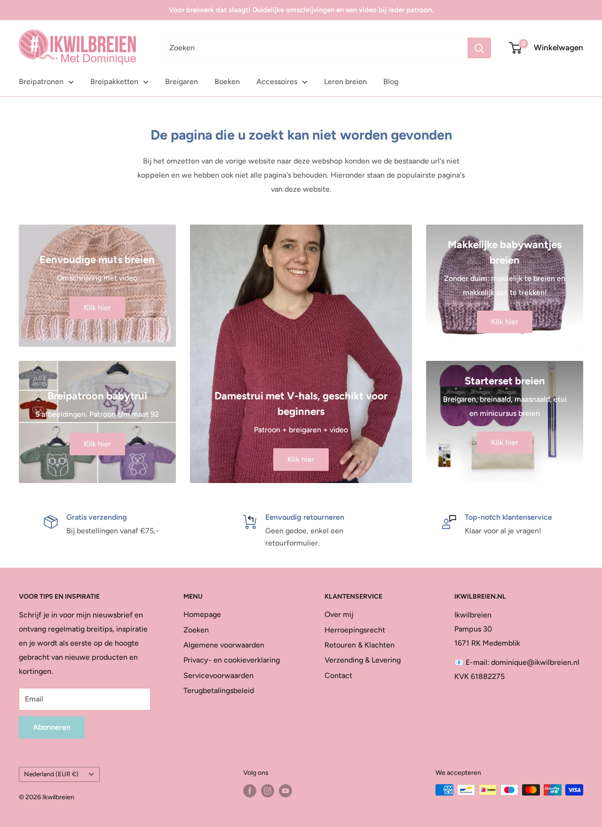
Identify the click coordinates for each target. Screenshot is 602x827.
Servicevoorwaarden (218, 675)
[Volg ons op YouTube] (285, 790)
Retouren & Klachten (360, 644)
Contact (338, 675)
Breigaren (181, 81)
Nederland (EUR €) (51, 774)
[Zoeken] (479, 48)
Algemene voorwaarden (223, 644)
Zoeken (196, 629)
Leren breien (345, 81)
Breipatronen (41, 81)
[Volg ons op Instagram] (267, 790)
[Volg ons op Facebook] (249, 790)
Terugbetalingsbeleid (218, 690)
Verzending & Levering (363, 659)
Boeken (227, 81)
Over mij (339, 614)
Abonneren (52, 727)
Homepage (202, 614)
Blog (390, 81)
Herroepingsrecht (355, 629)
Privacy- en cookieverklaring (231, 659)
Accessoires (276, 81)
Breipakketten (114, 81)
